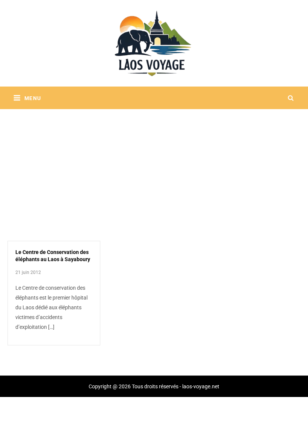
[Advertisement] (154, 165)
